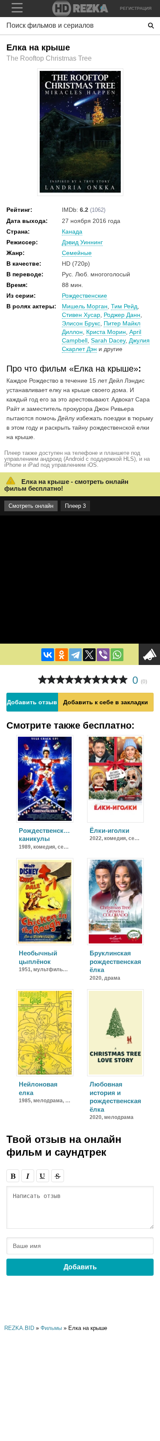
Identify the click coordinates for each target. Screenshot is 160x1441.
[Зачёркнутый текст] (57, 1175)
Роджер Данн (122, 314)
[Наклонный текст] (27, 1175)
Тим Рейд (124, 306)
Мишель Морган (85, 306)
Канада (72, 231)
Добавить (80, 1267)
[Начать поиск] (151, 25)
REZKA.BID (19, 1328)
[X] (89, 654)
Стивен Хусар (81, 314)
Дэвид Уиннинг (82, 242)
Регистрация (135, 8)
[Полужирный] (12, 1175)
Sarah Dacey (108, 340)
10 (123, 679)
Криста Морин (106, 331)
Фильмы (51, 1328)
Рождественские (84, 295)
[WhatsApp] (117, 654)
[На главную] (80, 8)
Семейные (77, 252)
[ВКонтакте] (47, 654)
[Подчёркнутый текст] (42, 1175)
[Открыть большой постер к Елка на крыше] (80, 190)
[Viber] (102, 654)
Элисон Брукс (81, 323)
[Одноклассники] (61, 654)
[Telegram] (75, 654)
